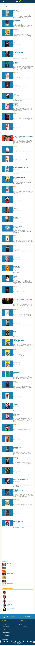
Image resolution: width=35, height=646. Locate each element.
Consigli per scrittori (22, 624)
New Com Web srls (19, 642)
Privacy (4, 633)
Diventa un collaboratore (6, 627)
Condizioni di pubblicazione (7, 632)
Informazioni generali (6, 630)
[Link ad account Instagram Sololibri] (12, 641)
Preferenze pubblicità (6, 635)
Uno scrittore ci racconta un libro (24, 627)
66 (31, 530)
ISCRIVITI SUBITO (28, 616)
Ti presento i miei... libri (22, 626)
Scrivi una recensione (6, 626)
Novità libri (4, 624)
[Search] (3, 1)
